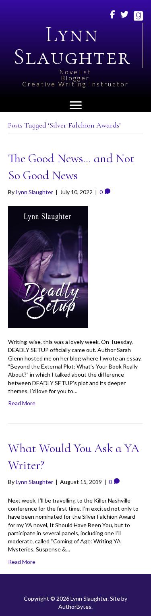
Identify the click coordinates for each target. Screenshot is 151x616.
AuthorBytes (74, 606)
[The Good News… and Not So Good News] (48, 266)
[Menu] (75, 105)
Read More (21, 403)
